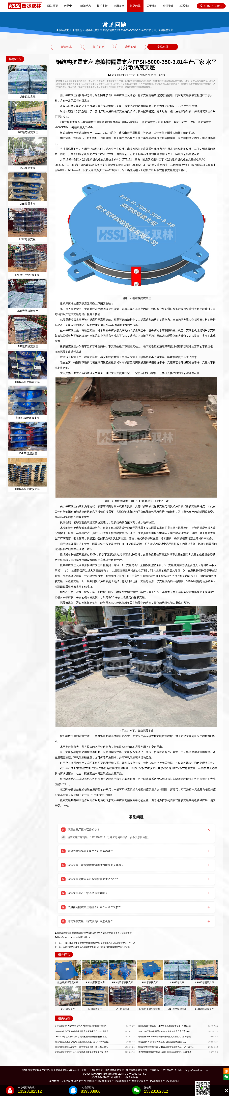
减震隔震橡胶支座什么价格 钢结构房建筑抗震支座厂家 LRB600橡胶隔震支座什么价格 (93, 1052)
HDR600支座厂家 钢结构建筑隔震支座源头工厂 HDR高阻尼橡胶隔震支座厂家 (90, 1031)
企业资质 (168, 5)
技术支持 (102, 5)
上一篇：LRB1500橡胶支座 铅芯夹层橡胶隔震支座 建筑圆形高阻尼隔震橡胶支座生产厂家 (95, 943)
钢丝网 (82, 1080)
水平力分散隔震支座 (122, 933)
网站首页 (52, 5)
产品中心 (69, 5)
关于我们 (152, 5)
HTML (124, 1073)
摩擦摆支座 (108, 1080)
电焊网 (90, 1080)
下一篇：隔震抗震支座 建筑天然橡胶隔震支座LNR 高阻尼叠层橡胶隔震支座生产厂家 (92, 947)
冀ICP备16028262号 (102, 1077)
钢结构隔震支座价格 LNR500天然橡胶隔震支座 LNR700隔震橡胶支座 (169, 1026)
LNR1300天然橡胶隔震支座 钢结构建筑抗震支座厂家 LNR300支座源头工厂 (172, 1031)
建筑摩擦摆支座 (122, 1080)
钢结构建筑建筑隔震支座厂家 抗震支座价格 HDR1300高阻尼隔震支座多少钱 (89, 1047)
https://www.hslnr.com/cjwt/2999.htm (73, 937)
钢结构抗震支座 (64, 933)
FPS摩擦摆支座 (157, 1080)
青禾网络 (133, 1077)
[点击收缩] (226, 1090)
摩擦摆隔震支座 (140, 1080)
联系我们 (185, 5)
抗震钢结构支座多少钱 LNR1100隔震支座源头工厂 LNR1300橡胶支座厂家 (171, 1047)
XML (134, 1073)
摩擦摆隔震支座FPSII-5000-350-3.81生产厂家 (92, 933)
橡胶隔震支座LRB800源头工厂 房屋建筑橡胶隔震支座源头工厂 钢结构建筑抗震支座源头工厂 (96, 1026)
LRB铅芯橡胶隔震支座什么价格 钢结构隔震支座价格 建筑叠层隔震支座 (169, 1052)
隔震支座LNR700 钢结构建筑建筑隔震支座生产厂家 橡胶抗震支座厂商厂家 (171, 1036)
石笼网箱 (66, 1080)
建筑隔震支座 (173, 1080)
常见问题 (135, 5)
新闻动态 (85, 5)
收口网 (74, 1080)
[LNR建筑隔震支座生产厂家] (25, 5)
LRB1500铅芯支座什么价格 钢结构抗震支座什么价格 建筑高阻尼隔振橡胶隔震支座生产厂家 (96, 1036)
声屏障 (97, 1080)
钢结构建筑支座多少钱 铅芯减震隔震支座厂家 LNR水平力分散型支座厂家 (87, 1042)
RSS (143, 1073)
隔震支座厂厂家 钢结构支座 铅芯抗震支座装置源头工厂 (162, 1042)
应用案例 (118, 5)
